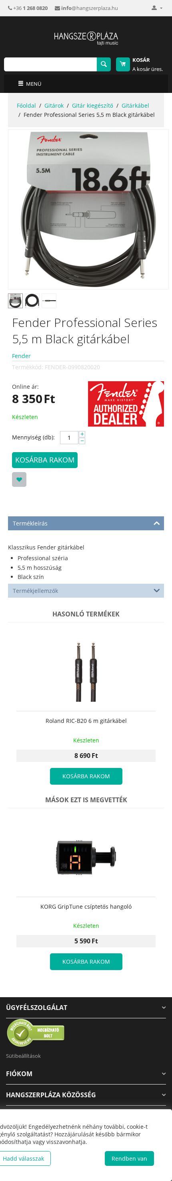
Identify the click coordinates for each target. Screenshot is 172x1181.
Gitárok (54, 105)
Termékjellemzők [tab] (35, 590)
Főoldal (26, 105)
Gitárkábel (135, 105)
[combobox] (50, 64)
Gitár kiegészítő (92, 105)
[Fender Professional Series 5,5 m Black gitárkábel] (88, 209)
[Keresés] (104, 64)
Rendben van (129, 1158)
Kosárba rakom (44, 460)
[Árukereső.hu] (36, 1032)
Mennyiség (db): (33, 437)
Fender (21, 356)
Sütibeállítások (23, 1055)
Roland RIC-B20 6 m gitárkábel (86, 721)
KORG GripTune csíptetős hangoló (86, 906)
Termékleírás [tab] (30, 523)
